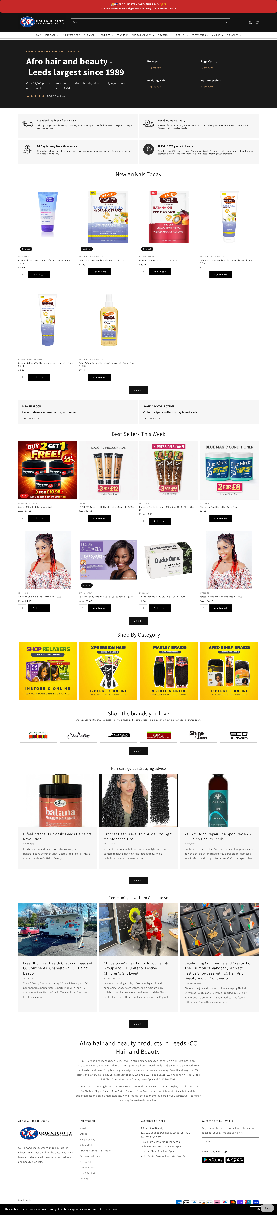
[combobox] (150, 22)
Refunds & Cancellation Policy (95, 1150)
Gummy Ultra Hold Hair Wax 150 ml (35, 507)
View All (138, 750)
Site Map (84, 1178)
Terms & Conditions (90, 1156)
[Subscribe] (255, 1141)
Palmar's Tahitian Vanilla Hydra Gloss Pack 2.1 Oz (102, 260)
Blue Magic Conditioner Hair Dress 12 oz (218, 507)
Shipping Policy (88, 1139)
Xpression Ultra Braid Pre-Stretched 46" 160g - (221, 596)
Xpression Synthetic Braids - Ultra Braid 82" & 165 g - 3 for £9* (166, 508)
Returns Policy (87, 1144)
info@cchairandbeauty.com (164, 1141)
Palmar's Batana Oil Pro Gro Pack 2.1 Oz (158, 260)
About (83, 1128)
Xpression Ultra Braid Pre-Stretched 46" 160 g (39, 596)
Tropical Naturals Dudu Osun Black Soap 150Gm (162, 596)
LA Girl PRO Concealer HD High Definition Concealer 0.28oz (106, 507)
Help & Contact (87, 1173)
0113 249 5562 (154, 1137)
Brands (83, 1133)
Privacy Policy (87, 1161)
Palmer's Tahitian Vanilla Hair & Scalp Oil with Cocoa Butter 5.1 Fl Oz (107, 364)
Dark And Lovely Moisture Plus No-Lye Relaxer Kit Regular (106, 596)
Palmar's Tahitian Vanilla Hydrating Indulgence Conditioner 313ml (46, 364)
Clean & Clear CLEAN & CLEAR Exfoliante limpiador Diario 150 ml (45, 261)
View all (138, 390)
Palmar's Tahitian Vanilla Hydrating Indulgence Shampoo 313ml (227, 261)
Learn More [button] (111, 1209)
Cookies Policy (87, 1167)
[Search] (226, 22)
